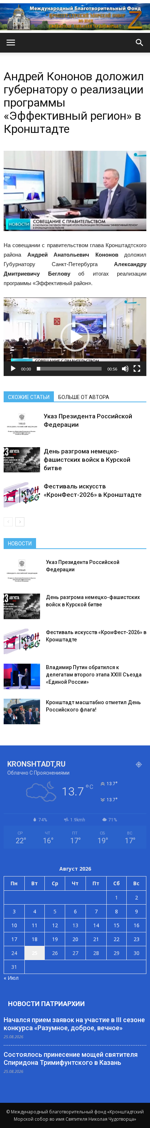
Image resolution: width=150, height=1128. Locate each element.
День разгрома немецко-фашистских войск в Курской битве (87, 460)
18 (35, 939)
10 (14, 925)
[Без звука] (125, 368)
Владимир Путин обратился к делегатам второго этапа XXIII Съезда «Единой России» (94, 674)
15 (116, 925)
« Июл (11, 977)
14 (96, 925)
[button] (140, 43)
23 (136, 939)
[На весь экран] (137, 368)
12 (55, 925)
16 (136, 925)
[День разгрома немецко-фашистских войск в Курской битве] (22, 459)
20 (75, 939)
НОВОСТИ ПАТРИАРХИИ (46, 1004)
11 (35, 925)
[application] (75, 337)
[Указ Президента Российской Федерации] (22, 424)
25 (35, 952)
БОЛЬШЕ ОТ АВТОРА (83, 397)
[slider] (69, 369)
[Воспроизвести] (13, 368)
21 (96, 939)
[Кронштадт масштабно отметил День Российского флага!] (22, 711)
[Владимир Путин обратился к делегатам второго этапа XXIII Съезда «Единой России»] (22, 676)
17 (14, 939)
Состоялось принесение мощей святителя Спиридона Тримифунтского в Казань (71, 1058)
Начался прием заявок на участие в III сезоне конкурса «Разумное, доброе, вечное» (74, 1024)
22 (116, 939)
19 (55, 939)
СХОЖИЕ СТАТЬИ (29, 397)
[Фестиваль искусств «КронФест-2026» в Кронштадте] (22, 494)
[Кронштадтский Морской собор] (75, 16)
